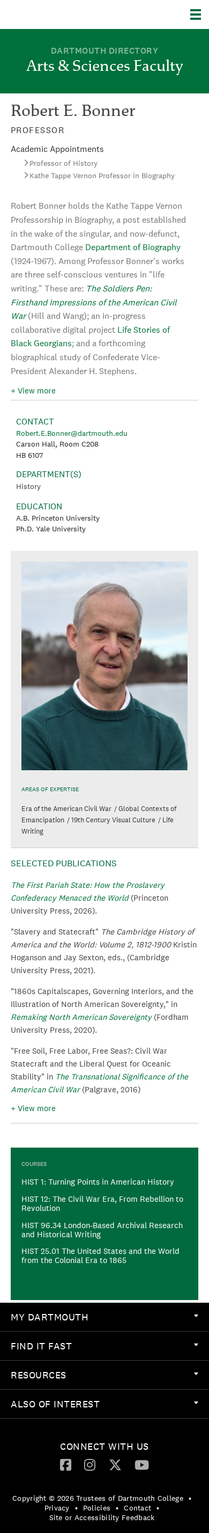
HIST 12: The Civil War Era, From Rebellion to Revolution (102, 1203)
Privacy (57, 1508)
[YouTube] (142, 1464)
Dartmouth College (63, 14)
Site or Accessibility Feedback (102, 1517)
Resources (38, 1375)
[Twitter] (115, 1464)
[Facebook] (65, 1464)
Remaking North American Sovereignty (81, 1017)
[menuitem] (104, 1317)
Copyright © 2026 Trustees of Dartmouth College (97, 1498)
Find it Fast (41, 1346)
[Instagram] (89, 1464)
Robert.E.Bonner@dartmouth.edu (72, 433)
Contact (137, 1508)
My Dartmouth (49, 1317)
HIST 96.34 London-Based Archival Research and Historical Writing (102, 1229)
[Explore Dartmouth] (199, 14)
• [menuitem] (190, 1498)
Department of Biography (133, 247)
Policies (96, 1508)
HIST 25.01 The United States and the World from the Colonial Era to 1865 (100, 1255)
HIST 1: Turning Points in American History (97, 1182)
